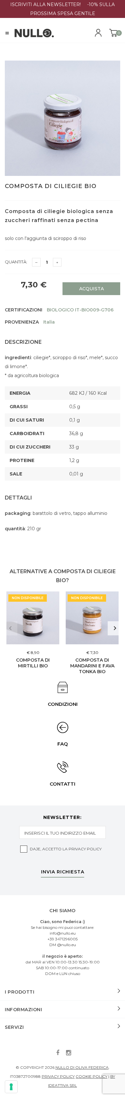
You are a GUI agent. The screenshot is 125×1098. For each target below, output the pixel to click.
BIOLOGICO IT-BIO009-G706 (80, 310)
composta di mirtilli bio (33, 663)
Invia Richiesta (62, 872)
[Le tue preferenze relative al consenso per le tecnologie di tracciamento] (11, 1087)
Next (115, 628)
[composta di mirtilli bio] (32, 617)
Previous (10, 628)
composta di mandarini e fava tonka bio (92, 665)
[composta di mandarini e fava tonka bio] (92, 617)
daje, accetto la (66, 848)
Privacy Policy (85, 848)
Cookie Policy (91, 1076)
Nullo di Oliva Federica (82, 1067)
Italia (49, 322)
